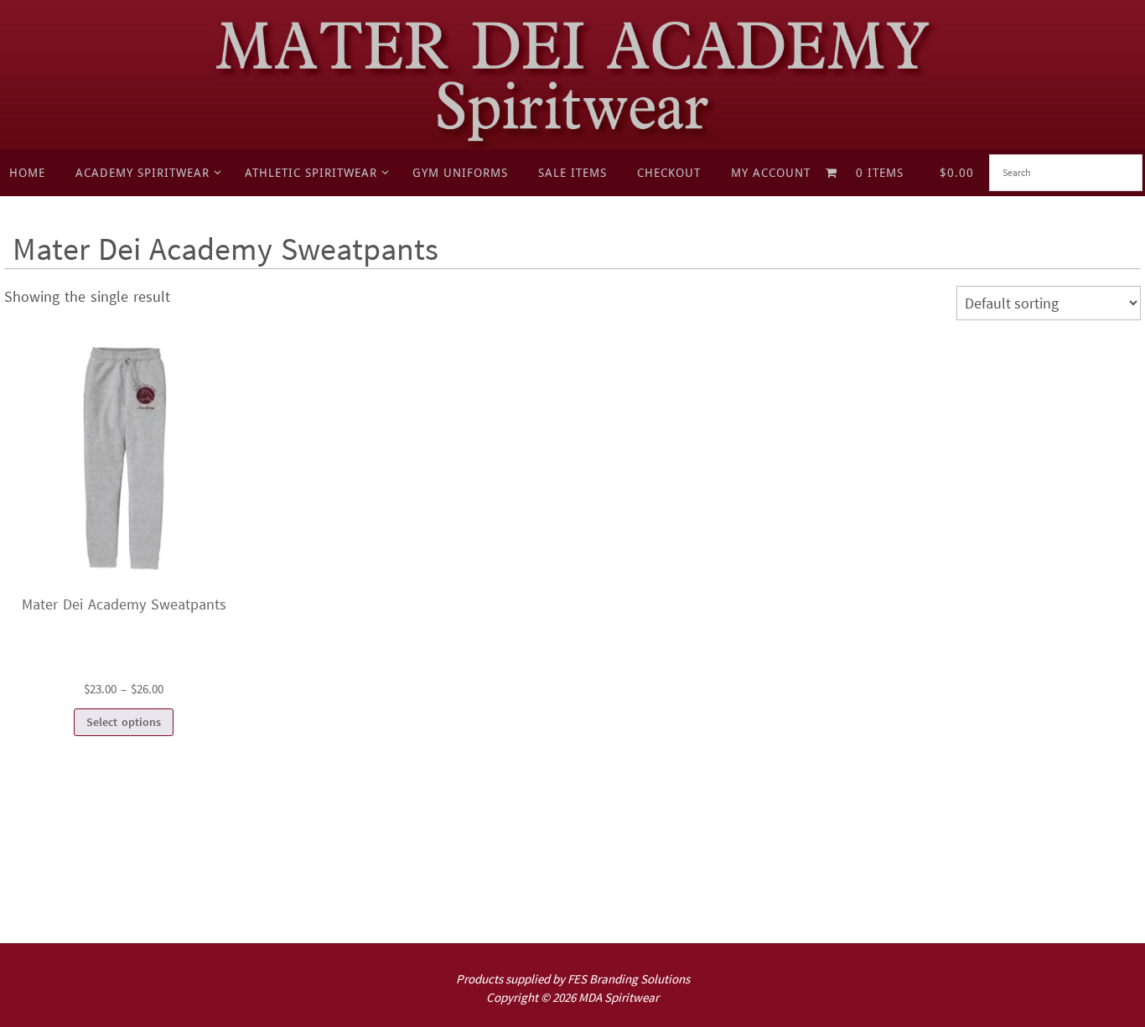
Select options (123, 721)
